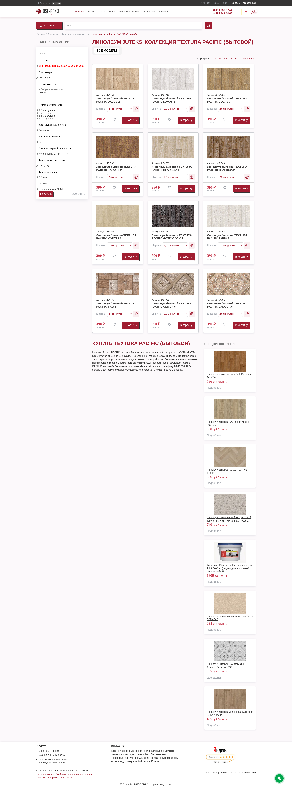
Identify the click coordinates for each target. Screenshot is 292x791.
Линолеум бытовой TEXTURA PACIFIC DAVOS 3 (172, 100)
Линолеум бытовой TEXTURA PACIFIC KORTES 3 (116, 237)
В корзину (130, 120)
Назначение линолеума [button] (52, 124)
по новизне (248, 58)
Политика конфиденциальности (54, 777)
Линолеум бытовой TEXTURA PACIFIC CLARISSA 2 (227, 168)
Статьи (101, 11)
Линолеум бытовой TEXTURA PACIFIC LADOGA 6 (227, 305)
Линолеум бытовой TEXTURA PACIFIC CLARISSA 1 (172, 168)
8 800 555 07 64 (222, 10)
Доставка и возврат (129, 11)
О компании (149, 11)
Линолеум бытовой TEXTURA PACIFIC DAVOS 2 (116, 100)
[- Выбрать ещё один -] (62, 89)
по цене (235, 58)
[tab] (62, 60)
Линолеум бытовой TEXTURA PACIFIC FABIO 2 (227, 237)
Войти (234, 3)
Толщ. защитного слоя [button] (52, 160)
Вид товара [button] (45, 72)
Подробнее (214, 387)
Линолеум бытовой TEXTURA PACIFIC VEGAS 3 (227, 100)
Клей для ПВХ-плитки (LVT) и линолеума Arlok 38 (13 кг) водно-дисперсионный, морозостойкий (229, 568)
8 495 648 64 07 (222, 13)
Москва (57, 3)
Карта (112, 11)
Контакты (164, 11)
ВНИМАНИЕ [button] (46, 60)
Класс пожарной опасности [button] (55, 148)
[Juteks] (62, 92)
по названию (221, 58)
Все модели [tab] (107, 50)
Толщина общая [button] (48, 171)
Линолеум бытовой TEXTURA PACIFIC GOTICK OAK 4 (172, 237)
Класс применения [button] (50, 136)
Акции (90, 11)
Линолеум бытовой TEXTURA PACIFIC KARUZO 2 (116, 168)
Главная (79, 11)
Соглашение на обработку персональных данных (64, 774)
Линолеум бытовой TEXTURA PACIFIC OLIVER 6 (172, 305)
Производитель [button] (47, 83)
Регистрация (248, 3)
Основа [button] (43, 183)
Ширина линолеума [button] (50, 104)
